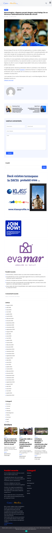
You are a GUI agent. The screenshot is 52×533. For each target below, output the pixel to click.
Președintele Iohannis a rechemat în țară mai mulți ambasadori (34, 110)
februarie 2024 (10, 371)
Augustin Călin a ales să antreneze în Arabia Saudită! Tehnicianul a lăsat (25, 443)
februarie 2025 (10, 344)
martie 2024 (9, 369)
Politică (8, 415)
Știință (7, 421)
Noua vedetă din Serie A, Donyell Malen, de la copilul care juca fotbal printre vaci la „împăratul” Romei (26, 287)
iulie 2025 (8, 333)
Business (8, 404)
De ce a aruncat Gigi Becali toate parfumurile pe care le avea (10, 441)
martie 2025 (9, 342)
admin (6, 16)
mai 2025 (8, 338)
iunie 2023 (8, 388)
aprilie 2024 (9, 366)
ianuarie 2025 (9, 347)
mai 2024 (8, 364)
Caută (7, 163)
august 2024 (9, 358)
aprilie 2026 (9, 314)
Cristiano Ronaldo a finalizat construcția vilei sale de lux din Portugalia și (41, 443)
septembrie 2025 (10, 329)
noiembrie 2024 (10, 351)
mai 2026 (8, 312)
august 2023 (9, 384)
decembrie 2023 (10, 375)
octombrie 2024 (10, 353)
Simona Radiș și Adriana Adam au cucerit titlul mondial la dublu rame (23, 274)
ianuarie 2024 (9, 373)
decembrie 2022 (10, 395)
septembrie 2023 (10, 382)
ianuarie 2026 (9, 320)
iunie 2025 (8, 336)
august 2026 (9, 305)
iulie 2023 (8, 386)
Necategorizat (10, 412)
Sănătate (8, 417)
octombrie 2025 (10, 327)
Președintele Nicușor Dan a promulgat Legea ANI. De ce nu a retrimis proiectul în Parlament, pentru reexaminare (25, 277)
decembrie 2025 (10, 323)
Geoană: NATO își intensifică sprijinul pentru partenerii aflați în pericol (17, 110)
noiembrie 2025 (10, 325)
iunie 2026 (8, 309)
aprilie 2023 (9, 393)
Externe (8, 408)
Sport (6, 9)
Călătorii (8, 406)
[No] (50, 529)
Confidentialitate (8, 523)
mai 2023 (8, 390)
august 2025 (9, 331)
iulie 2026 (8, 307)
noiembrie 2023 (10, 377)
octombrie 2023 (10, 380)
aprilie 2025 (9, 340)
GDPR (5, 525)
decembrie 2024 (10, 349)
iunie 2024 (8, 362)
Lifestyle (8, 410)
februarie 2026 (10, 318)
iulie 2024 (8, 360)
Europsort (22, 69)
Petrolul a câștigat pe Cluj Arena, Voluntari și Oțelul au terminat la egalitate (25, 280)
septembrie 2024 (10, 355)
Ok (26, 531)
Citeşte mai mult (8, 80)
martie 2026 (9, 316)
